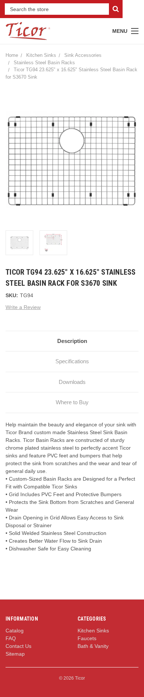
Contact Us (18, 646)
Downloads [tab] (72, 382)
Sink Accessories (83, 55)
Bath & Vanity (93, 646)
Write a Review (23, 307)
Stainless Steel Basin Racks (44, 62)
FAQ (11, 638)
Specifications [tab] (72, 361)
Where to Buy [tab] (72, 402)
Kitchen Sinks (41, 55)
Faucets (87, 638)
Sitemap (15, 654)
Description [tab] (72, 341)
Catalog (15, 631)
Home (12, 55)
